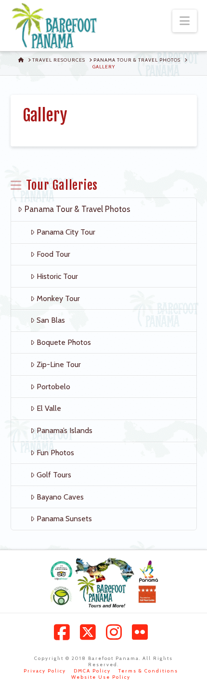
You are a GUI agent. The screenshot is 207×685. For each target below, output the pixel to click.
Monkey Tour (58, 298)
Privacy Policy (45, 671)
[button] (184, 21)
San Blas (51, 320)
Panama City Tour (66, 232)
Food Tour (53, 254)
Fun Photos (55, 452)
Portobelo (53, 386)
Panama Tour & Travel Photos (77, 209)
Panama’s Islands (64, 430)
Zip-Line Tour (59, 364)
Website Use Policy (100, 677)
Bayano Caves (60, 496)
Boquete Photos (64, 342)
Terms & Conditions (148, 671)
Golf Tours (54, 474)
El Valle (49, 408)
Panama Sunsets (64, 518)
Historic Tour (57, 276)
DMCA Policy (92, 671)
